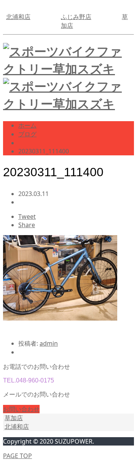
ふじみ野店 (76, 17)
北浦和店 (18, 17)
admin (49, 343)
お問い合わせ (21, 409)
